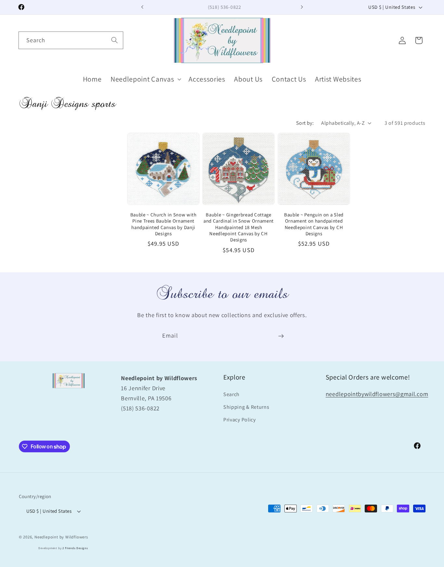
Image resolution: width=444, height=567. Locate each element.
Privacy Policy (239, 420)
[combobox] (71, 40)
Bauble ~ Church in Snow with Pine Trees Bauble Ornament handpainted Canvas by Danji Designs (163, 224)
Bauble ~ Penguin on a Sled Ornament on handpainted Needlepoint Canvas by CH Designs (314, 224)
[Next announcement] (301, 7)
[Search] (114, 40)
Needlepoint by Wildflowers (61, 537)
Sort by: (305, 123)
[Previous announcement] (142, 7)
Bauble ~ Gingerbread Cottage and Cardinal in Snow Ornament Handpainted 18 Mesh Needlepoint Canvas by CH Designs (238, 227)
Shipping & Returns (246, 407)
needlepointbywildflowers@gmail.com (377, 394)
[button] (145, 79)
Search (231, 394)
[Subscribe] (281, 336)
